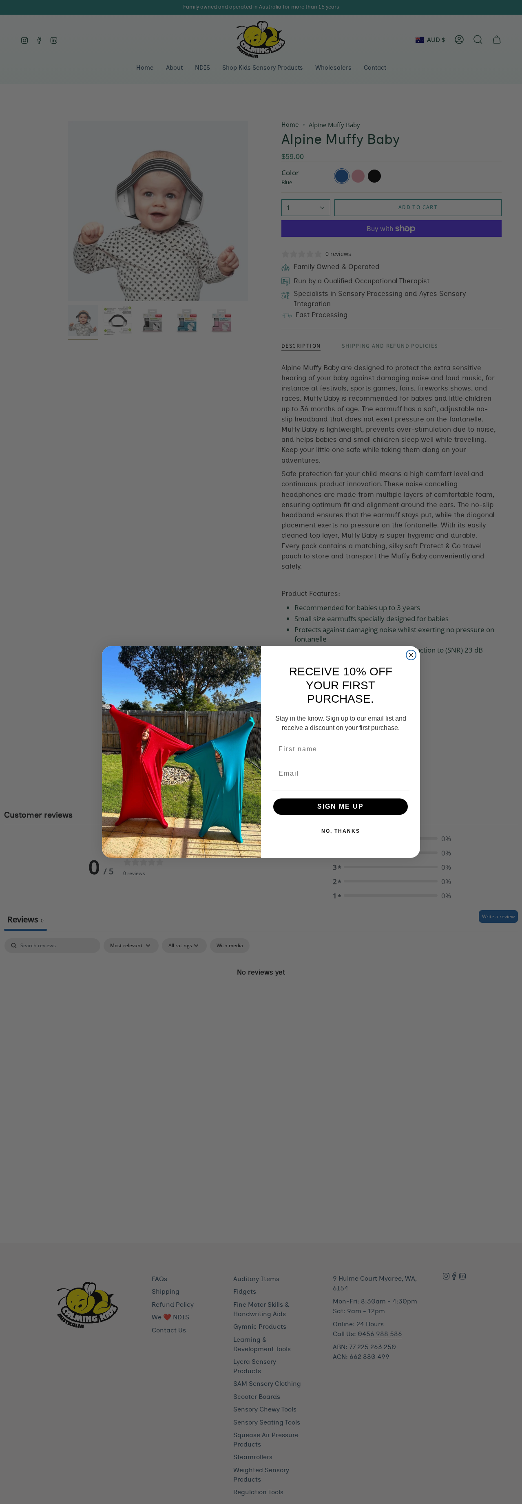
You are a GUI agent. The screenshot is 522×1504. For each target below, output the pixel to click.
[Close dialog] (411, 655)
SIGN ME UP (340, 806)
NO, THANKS (340, 831)
